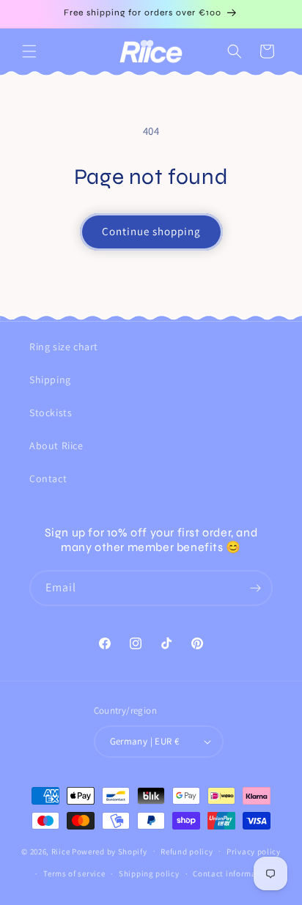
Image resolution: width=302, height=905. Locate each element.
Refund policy (187, 851)
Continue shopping (151, 231)
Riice (60, 851)
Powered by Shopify (109, 851)
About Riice (56, 445)
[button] (29, 51)
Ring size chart (63, 346)
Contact (48, 478)
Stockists (50, 412)
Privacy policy (253, 851)
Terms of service (74, 873)
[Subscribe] (255, 588)
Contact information (232, 873)
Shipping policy (149, 873)
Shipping (50, 379)
